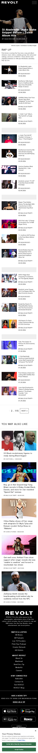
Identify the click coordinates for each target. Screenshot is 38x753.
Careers (19, 670)
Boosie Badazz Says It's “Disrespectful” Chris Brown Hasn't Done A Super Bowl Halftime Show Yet (25, 253)
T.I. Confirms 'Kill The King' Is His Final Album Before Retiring (26, 237)
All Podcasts (19, 638)
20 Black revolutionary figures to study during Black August (18, 454)
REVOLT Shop (19, 688)
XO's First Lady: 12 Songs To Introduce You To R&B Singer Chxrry (26, 222)
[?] (9, 69)
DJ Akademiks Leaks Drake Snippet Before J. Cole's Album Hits (25, 68)
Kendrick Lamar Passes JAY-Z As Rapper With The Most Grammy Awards (26, 291)
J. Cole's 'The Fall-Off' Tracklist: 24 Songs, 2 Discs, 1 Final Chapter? (25, 137)
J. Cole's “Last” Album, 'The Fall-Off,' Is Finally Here (25, 116)
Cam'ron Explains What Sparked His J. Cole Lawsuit (25, 168)
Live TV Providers (19, 641)
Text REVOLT (19, 685)
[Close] (35, 730)
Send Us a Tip (19, 664)
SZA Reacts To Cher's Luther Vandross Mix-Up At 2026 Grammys (26, 322)
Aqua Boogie (9, 39)
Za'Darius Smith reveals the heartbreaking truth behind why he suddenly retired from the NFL (18, 596)
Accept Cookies (19, 749)
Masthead (19, 661)
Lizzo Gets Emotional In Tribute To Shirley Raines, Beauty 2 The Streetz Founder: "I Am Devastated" (26, 391)
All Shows (19, 635)
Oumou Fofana (10, 532)
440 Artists (19, 650)
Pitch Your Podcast (19, 644)
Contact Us (19, 682)
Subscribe (19, 679)
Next (23, 411)
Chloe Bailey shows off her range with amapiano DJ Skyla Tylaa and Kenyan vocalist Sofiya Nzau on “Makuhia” (18, 525)
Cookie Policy (21, 740)
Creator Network (19, 647)
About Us (19, 658)
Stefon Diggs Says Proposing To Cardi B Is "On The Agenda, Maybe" (26, 276)
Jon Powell (9, 459)
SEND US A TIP (19, 702)
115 (16, 411)
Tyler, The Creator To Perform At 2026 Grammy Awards (26, 343)
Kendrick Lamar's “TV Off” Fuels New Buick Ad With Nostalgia (26, 183)
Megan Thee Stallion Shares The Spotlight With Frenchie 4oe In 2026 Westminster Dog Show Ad (26, 205)
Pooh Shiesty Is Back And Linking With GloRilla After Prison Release (26, 374)
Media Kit (19, 667)
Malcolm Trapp (26, 106)
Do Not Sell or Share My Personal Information (19, 744)
